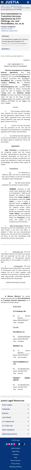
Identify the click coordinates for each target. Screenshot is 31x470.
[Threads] (17, 444)
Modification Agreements (9, 31)
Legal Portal (15, 451)
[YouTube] (9, 444)
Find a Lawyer (7, 405)
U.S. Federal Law (8, 421)
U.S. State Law (7, 426)
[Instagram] (14, 444)
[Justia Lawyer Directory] (24, 444)
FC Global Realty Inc (6, 7)
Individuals (6, 409)
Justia (2, 6)
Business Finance (6, 29)
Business (5, 413)
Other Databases (8, 430)
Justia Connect (15, 448)
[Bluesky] (19, 444)
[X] (22, 444)
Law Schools (6, 417)
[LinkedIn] (7, 444)
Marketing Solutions (9, 434)
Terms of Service (15, 460)
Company (16, 454)
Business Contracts (16, 6)
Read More (5, 49)
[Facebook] (12, 444)
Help (15, 457)
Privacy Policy (15, 463)
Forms (7, 6)
